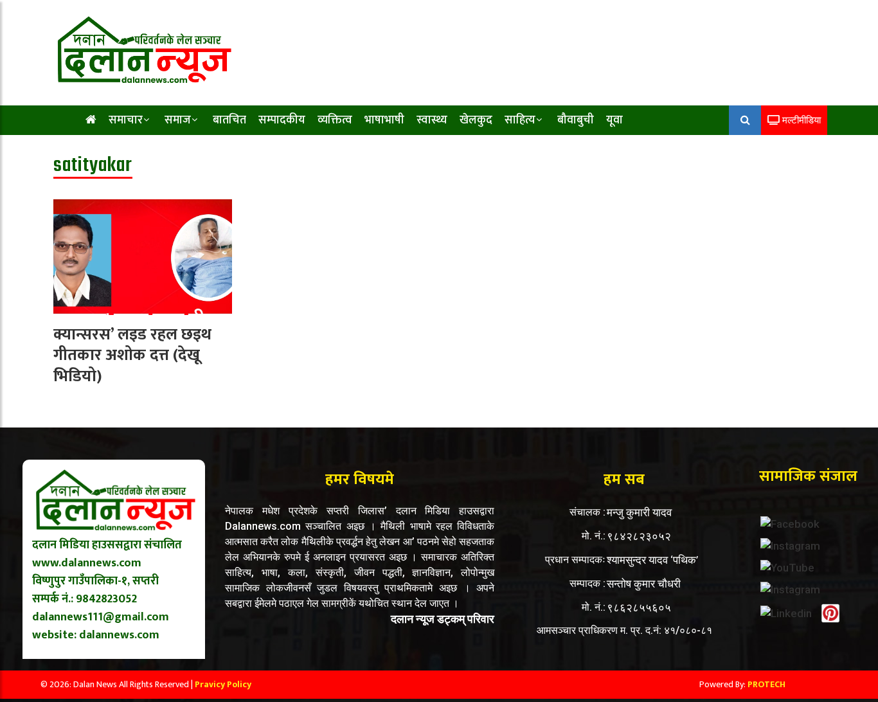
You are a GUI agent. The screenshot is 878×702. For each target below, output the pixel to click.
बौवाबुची (575, 120)
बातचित (229, 120)
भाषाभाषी (384, 120)
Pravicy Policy (223, 684)
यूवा (614, 120)
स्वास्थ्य (432, 120)
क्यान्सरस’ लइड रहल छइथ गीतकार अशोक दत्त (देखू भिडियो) (132, 355)
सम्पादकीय (281, 120)
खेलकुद (476, 120)
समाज (178, 120)
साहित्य (520, 120)
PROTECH (766, 684)
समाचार (126, 120)
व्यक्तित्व (335, 120)
